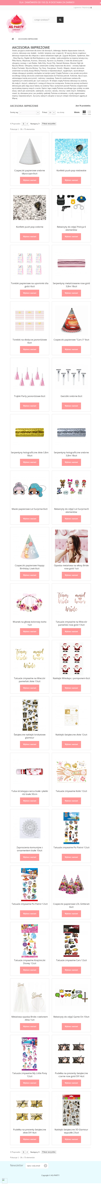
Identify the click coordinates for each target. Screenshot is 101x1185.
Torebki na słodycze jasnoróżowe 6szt (29, 341)
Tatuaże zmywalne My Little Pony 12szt (29, 1075)
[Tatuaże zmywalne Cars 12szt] (71, 940)
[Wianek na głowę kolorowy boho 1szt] (29, 602)
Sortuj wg (14, 112)
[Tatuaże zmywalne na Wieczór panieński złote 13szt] (29, 658)
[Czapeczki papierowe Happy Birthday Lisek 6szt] (29, 546)
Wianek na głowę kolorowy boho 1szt (29, 623)
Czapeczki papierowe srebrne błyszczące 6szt (29, 172)
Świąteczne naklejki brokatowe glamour (30, 736)
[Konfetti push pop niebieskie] (71, 151)
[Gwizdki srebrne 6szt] (71, 376)
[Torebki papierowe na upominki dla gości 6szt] (29, 264)
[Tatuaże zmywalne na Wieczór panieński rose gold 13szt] (71, 602)
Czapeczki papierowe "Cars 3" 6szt (71, 339)
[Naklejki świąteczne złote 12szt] (71, 715)
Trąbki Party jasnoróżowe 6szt (29, 396)
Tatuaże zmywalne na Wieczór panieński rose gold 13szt (71, 623)
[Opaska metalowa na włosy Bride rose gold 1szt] (71, 546)
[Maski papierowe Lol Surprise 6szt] (29, 489)
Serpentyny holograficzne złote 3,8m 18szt (29, 454)
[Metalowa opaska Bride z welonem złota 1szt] (29, 997)
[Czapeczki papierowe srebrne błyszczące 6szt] (29, 151)
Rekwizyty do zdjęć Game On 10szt (71, 1016)
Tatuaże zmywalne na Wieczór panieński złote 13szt (29, 680)
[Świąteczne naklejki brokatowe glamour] (29, 715)
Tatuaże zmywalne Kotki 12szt (71, 791)
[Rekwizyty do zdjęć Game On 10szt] (71, 997)
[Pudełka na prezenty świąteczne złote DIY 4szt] (29, 1110)
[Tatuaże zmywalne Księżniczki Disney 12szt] (29, 940)
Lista (89, 114)
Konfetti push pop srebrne (29, 226)
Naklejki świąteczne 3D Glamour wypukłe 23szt (71, 1131)
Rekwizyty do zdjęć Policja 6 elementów (71, 228)
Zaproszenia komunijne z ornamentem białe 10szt (30, 849)
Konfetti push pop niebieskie (71, 170)
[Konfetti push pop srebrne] (29, 207)
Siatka (84, 114)
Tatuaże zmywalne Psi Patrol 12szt (71, 847)
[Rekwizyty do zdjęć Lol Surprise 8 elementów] (71, 489)
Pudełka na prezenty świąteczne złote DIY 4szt (29, 1131)
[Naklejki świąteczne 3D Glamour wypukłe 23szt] (71, 1110)
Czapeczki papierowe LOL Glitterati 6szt (71, 905)
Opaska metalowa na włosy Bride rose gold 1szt (71, 567)
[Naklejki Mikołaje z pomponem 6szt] (71, 658)
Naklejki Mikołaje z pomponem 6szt (71, 678)
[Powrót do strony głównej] (12, 38)
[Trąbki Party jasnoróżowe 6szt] (29, 376)
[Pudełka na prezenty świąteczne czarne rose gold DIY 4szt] (71, 1053)
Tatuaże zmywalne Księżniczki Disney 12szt (29, 962)
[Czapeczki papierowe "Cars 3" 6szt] (71, 320)
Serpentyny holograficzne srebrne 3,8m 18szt (71, 454)
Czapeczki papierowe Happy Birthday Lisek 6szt (29, 567)
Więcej (14, 98)
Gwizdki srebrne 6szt (71, 396)
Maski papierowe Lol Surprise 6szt (29, 508)
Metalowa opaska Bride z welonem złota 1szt (29, 1018)
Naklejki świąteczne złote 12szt (71, 734)
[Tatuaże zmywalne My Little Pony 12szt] (29, 1053)
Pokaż (44, 112)
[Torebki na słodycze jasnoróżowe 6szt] (29, 320)
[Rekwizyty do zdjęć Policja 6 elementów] (71, 207)
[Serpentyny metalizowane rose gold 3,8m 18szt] (71, 264)
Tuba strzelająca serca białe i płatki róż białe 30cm (29, 793)
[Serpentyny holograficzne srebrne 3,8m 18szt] (71, 433)
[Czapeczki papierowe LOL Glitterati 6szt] (71, 884)
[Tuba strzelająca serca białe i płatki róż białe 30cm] (29, 771)
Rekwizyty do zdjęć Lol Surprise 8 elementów (71, 510)
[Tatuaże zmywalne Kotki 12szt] (71, 771)
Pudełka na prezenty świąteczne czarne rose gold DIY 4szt (71, 1075)
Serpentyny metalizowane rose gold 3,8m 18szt (71, 285)
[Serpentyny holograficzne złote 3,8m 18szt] (29, 433)
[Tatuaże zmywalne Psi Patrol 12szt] (71, 828)
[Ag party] (17, 23)
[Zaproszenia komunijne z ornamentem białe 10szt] (29, 828)
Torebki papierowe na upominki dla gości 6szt (29, 285)
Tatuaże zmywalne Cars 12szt (71, 960)
